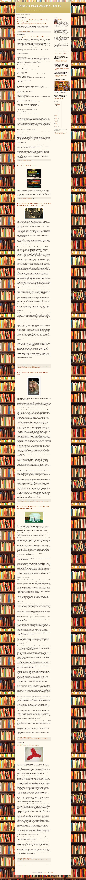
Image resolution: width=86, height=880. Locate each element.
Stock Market (38, 738)
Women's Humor (37, 367)
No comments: (29, 160)
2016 (56, 116)
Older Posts (48, 863)
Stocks (42, 738)
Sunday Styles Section (28, 367)
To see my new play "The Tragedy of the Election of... (58, 109)
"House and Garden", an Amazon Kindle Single (62, 69)
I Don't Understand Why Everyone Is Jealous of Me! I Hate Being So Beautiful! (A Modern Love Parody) (34, 204)
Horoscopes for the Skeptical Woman (61, 53)
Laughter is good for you (37, 859)
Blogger (52, 872)
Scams (35, 738)
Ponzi (33, 738)
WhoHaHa (33, 367)
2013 (56, 121)
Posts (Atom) (24, 865)
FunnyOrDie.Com (25, 366)
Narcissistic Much (43, 366)
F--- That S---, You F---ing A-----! (26, 165)
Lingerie (42, 859)
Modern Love (38, 366)
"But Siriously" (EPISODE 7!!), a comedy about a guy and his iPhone (61, 61)
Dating (24, 501)
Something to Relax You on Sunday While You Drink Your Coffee (61, 133)
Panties (45, 859)
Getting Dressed (28, 859)
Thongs (19, 860)
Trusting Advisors (20, 739)
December (58, 104)
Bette (60, 19)
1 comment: (29, 31)
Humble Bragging (31, 366)
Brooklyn (21, 859)
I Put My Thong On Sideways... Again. (28, 745)
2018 (56, 103)
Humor (35, 366)
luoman (45, 872)
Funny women (27, 501)
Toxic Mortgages (45, 738)
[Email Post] (32, 31)
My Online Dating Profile (36, 501)
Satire (23, 367)
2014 (56, 120)
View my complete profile (58, 48)
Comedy (21, 366)
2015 (56, 118)
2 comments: (29, 858)
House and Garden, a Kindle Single (23, 14)
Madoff (28, 738)
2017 (56, 115)
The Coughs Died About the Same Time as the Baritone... (33, 37)
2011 (56, 123)
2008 (56, 126)
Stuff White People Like (59, 98)
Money (31, 738)
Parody (21, 367)
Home (32, 863)
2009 (56, 125)
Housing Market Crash (23, 738)
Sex (47, 859)
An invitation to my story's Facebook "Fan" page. (61, 76)
